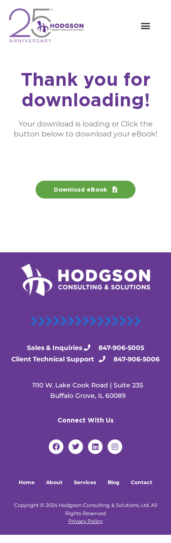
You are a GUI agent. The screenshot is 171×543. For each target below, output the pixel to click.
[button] (145, 25)
